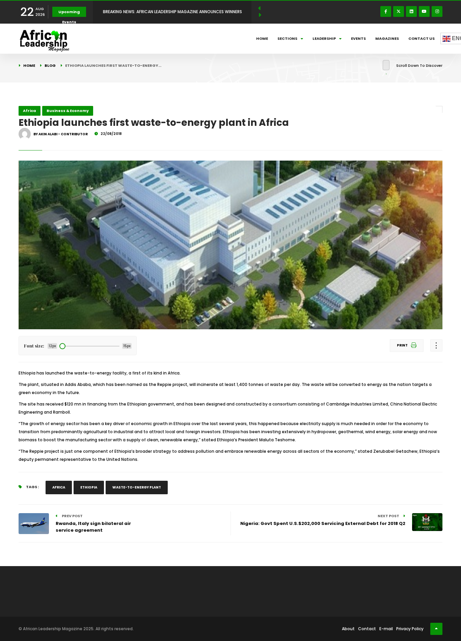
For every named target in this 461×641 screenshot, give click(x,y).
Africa (29, 110)
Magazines (387, 38)
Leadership (324, 38)
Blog (50, 65)
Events (358, 38)
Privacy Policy (410, 629)
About (348, 629)
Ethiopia (88, 487)
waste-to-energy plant (136, 487)
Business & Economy (68, 110)
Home (262, 38)
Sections (287, 38)
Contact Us (421, 38)
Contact (367, 629)
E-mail (386, 629)
